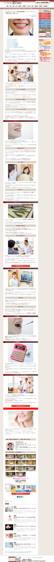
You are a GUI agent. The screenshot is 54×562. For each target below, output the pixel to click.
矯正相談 (13, 8)
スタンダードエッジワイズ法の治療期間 (12, 44)
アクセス (27, 8)
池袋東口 (24, 6)
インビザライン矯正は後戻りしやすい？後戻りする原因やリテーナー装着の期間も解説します (19, 551)
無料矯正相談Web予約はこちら (20, 493)
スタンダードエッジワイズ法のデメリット (12, 42)
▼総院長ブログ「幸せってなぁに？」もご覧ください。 (23, 449)
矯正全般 (7, 500)
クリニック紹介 (9, 8)
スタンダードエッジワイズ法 (9, 501)
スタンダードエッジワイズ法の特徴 (12, 39)
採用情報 (31, 8)
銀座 (7, 6)
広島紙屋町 (45, 6)
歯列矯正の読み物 (47, 11)
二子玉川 (28, 6)
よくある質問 (23, 8)
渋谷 (16, 6)
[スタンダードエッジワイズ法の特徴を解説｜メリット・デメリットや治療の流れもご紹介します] (19, 497)
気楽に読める (46, 10)
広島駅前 (40, 6)
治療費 (16, 8)
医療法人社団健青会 (45, 29)
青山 (10, 6)
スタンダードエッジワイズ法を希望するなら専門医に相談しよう (15, 47)
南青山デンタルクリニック (45, 30)
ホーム (5, 8)
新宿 (13, 6)
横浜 (32, 6)
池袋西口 (19, 6)
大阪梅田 (36, 6)
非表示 (11, 37)
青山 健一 (32, 16)
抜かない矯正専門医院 (42, 2)
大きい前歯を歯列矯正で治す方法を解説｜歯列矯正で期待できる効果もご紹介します (18, 552)
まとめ (8, 48)
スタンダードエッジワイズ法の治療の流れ (12, 43)
